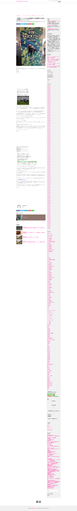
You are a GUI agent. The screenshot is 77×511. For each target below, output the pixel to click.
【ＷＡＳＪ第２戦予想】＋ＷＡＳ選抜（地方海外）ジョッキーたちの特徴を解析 (53, 60)
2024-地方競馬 (49, 272)
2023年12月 (49, 138)
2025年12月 (49, 99)
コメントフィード (49, 428)
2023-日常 (48, 261)
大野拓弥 (48, 336)
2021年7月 (48, 185)
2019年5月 (48, 228)
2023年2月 (48, 154)
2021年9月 (48, 182)
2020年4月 (48, 210)
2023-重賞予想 (49, 264)
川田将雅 (48, 341)
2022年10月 (49, 161)
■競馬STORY (49, 440)
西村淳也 (48, 372)
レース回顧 (49, 321)
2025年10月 (49, 102)
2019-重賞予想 (49, 248)
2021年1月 (48, 195)
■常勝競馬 (48, 438)
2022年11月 (49, 159)
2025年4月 (48, 112)
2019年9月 (48, 221)
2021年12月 (49, 177)
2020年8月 (48, 203)
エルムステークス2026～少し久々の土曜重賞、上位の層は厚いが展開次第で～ (53, 66)
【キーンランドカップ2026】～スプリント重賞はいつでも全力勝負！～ (53, 57)
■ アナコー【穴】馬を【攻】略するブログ (53, 441)
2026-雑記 (48, 303)
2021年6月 (48, 187)
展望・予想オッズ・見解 (50, 339)
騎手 (48, 388)
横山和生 (48, 351)
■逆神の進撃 (49, 452)
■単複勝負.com (49, 484)
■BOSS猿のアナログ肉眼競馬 (51, 437)
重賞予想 (48, 377)
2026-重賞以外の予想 (50, 302)
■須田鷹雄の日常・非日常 (51, 486)
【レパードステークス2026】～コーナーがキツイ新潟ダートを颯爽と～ (53, 64)
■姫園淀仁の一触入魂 (50, 473)
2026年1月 (48, 97)
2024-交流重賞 (49, 269)
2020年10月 (49, 200)
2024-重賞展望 (49, 279)
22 (51, 76)
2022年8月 (48, 164)
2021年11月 (49, 179)
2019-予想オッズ (49, 236)
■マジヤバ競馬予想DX (50, 476)
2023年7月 (48, 146)
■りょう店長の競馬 (50, 445)
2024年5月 (48, 130)
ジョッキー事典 (49, 315)
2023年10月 (49, 141)
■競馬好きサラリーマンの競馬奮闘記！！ (53, 482)
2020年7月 (48, 205)
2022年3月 (48, 172)
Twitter (22, 210)
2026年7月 (48, 87)
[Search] (59, 490)
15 (51, 75)
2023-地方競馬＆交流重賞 (51, 259)
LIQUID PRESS (47, 508)
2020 (48, 253)
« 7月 (48, 81)
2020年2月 (48, 213)
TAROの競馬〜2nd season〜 (22, 1)
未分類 (48, 346)
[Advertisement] (38, 8)
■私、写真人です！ (50, 455)
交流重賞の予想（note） (34, 15)
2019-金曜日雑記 (49, 251)
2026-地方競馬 (49, 297)
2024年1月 (48, 136)
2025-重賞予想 (49, 290)
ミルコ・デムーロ (49, 318)
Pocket (30, 210)
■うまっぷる (49, 444)
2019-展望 (48, 243)
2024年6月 (48, 128)
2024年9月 (48, 123)
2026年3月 (48, 94)
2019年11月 (49, 218)
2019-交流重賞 (49, 238)
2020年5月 (48, 208)
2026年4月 (48, 92)
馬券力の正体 (50, 25)
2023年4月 (48, 151)
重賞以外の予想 (49, 382)
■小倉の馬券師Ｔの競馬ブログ (51, 474)
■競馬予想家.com (49, 465)
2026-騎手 (48, 305)
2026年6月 (48, 89)
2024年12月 (49, 118)
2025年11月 (49, 100)
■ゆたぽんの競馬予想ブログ (51, 442)
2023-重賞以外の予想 (50, 266)
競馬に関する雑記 (49, 364)
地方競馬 (48, 331)
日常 (48, 344)
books (39, 15)
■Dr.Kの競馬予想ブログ (50, 454)
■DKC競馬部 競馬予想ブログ (51, 451)
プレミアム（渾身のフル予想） (26, 15)
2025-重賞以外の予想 (50, 292)
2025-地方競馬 (49, 287)
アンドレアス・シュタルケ (51, 310)
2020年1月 (48, 215)
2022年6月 (48, 167)
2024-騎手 (48, 282)
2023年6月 (48, 148)
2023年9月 (48, 143)
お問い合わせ (42, 15)
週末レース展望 (49, 375)
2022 (48, 256)
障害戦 (48, 387)
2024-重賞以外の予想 (50, 277)
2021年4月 (48, 190)
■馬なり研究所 (49, 458)
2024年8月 (48, 125)
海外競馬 (48, 354)
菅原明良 (48, 369)
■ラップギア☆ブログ (50, 477)
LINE (33, 210)
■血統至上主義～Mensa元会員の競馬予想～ (53, 481)
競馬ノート (49, 367)
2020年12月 (49, 197)
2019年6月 (48, 226)
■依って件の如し (49, 475)
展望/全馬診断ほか (50, 338)
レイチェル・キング (50, 320)
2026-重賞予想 (49, 300)
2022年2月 (48, 174)
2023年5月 (48, 149)
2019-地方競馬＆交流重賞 (51, 241)
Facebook (18, 210)
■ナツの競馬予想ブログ (50, 439)
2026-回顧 (48, 295)
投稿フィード (49, 426)
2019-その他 (49, 233)
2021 (48, 254)
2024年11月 (49, 120)
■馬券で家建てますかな (50, 487)
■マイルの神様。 (49, 443)
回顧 (48, 326)
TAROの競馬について (18, 15)
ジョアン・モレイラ (50, 313)
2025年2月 (48, 115)
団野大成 (48, 328)
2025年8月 (48, 105)
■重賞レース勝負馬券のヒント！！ (52, 464)
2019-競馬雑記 (49, 246)
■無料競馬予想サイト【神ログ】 (52, 466)
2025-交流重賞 (49, 284)
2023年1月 (48, 156)
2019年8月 (48, 223)
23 (52, 76)
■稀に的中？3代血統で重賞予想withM (52, 485)
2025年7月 (48, 107)
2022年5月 (48, 169)
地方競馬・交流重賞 (50, 333)
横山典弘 (48, 349)
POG (48, 308)
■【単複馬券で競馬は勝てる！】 (52, 480)
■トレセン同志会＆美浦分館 (51, 461)
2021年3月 (48, 192)
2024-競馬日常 (49, 274)
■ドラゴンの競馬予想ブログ (51, 483)
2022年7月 (48, 166)
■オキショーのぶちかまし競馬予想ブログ (53, 446)
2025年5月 (48, 110)
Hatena (26, 210)
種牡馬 (48, 362)
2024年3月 (48, 133)
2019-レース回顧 (49, 235)
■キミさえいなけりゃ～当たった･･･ (52, 453)
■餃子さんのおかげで (50, 488)
